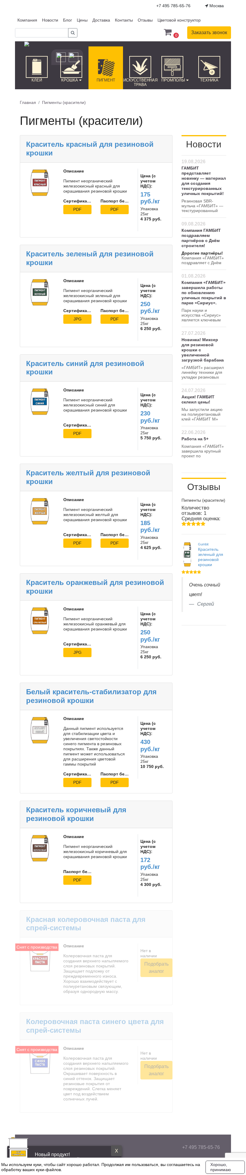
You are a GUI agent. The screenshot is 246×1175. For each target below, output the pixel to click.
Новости (50, 20)
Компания (27, 20)
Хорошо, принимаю (220, 1167)
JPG (78, 319)
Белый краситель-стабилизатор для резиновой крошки (91, 696)
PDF (77, 209)
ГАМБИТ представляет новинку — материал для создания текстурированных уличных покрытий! (204, 181)
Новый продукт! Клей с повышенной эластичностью (74, 1157)
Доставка (101, 20)
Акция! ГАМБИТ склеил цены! (198, 399)
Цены (82, 20)
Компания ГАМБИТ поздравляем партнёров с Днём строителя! (201, 238)
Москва (216, 5)
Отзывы (145, 20)
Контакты (124, 20)
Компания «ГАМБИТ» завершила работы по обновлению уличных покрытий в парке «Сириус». (204, 292)
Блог (67, 20)
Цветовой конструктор (179, 20)
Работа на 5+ (195, 438)
